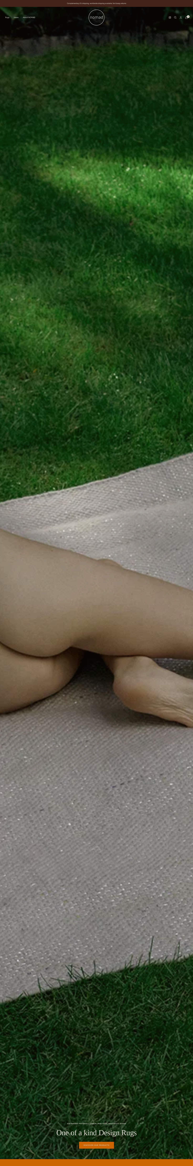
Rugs (7, 17)
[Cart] (186, 17)
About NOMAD (29, 17)
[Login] (181, 17)
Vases (16, 17)
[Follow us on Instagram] (170, 17)
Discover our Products (96, 1145)
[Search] (175, 17)
